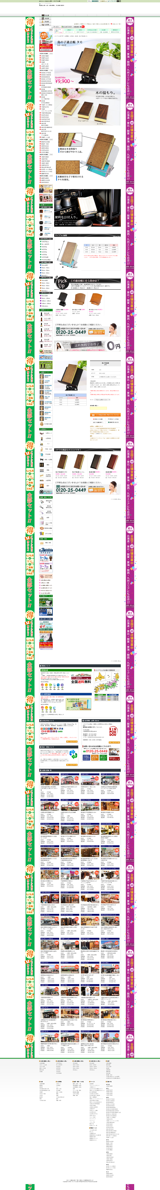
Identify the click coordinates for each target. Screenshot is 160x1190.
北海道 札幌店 (45, 56)
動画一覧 (92, 1123)
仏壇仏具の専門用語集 (95, 1103)
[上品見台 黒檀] (62, 307)
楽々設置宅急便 (93, 1092)
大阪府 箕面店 (45, 157)
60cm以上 (45, 290)
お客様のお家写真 (94, 1107)
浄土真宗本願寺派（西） (45, 1090)
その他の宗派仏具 (48, 475)
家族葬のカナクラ (94, 1138)
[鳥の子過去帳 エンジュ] (79, 469)
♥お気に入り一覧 (93, 1125)
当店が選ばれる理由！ (46, 580)
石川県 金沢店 (45, 150)
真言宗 (47, 381)
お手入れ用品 (48, 533)
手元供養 (47, 454)
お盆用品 (48, 480)
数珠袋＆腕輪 (48, 528)
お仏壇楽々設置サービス (46, 585)
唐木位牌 (48, 314)
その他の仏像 (48, 424)
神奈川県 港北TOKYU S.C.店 (108, 914)
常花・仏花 (48, 449)
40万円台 (44, 247)
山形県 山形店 (45, 66)
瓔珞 (48, 464)
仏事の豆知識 (93, 1105)
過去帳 (76, 36)
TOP (58, 36)
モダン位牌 (48, 319)
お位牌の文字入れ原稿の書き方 (113, 1078)
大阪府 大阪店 (45, 163)
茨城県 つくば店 (45, 137)
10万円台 (44, 254)
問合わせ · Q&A (91, 24)
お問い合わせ (93, 1115)
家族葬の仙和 (93, 1136)
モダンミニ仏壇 (48, 211)
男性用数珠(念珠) (49, 506)
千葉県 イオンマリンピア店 (108, 868)
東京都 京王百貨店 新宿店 (47, 846)
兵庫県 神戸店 (45, 165)
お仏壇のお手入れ (94, 1113)
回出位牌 (48, 340)
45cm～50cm (45, 270)
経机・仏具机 (48, 459)
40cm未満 (45, 265)
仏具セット (49, 433)
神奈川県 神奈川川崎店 (67, 914)
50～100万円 (45, 244)
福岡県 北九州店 (45, 180)
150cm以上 (45, 306)
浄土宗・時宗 (48, 402)
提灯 (48, 485)
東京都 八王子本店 (46, 79)
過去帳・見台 (48, 345)
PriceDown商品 (46, 259)
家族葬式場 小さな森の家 (95, 1135)
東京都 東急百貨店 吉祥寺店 (68, 846)
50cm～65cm (45, 273)
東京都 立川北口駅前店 (47, 868)
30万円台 (44, 249)
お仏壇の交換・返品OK (95, 1095)
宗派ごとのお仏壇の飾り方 (102, 24)
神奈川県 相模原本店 (46, 127)
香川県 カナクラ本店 (46, 171)
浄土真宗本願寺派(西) (48, 392)
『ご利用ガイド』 (98, 433)
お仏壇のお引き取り (94, 1093)
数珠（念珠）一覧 (77, 1083)
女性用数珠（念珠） (77, 1087)
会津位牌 (48, 329)
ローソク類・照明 (49, 523)
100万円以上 (45, 241)
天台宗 (48, 408)
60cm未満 (45, 295)
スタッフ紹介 (93, 1117)
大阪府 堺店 (44, 159)
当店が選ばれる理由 (94, 1100)
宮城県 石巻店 (45, 60)
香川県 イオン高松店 (46, 169)
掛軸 (48, 470)
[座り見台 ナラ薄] (79, 307)
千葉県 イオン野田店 (46, 105)
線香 (48, 517)
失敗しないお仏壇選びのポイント (97, 1090)
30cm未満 (45, 280)
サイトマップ (93, 1118)
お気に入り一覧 (116, 24)
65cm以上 (45, 275)
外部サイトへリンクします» (46, 649)
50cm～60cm (45, 288)
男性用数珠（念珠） (77, 1085)
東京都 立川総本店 (46, 75)
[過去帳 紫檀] (112, 469)
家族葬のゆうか (93, 1140)
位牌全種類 (108, 1063)
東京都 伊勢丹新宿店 (46, 83)
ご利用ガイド (83, 24)
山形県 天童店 (45, 68)
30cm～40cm (45, 283)
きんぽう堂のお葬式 (45, 593)
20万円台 (44, 252)
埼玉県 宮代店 (45, 117)
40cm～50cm (45, 285)
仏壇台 (47, 234)
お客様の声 (92, 1108)
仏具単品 (72, 36)
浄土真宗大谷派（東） (45, 1088)
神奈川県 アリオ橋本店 (47, 938)
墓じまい (92, 1131)
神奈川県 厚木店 (45, 121)
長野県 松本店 (45, 146)
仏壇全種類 (42, 1063)
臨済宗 (48, 413)
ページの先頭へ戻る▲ (116, 499)
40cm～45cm (45, 267)
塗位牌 (47, 324)
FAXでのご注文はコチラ (46, 590)
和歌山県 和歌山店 (46, 167)
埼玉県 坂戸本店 (45, 119)
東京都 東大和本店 (46, 81)
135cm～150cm (46, 303)
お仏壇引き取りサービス (46, 588)
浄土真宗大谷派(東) (48, 387)
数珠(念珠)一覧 (49, 501)
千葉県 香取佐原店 (46, 113)
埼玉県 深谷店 (45, 115)
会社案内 (76, 24)
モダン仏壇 (47, 217)
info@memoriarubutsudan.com (96, 737)
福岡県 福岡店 (45, 178)
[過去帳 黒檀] (96, 469)
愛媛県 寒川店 (45, 173)
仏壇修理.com (93, 1133)
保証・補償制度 (93, 1097)
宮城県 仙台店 (45, 58)
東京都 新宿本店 (45, 77)
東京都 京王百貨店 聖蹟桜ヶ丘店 (89, 846)
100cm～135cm (46, 301)
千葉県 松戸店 (45, 107)
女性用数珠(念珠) (49, 512)
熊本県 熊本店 (45, 182)
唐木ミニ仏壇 (47, 222)
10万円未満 (45, 257)
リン (48, 443)
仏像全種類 (42, 1083)
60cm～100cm (46, 298)
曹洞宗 (48, 376)
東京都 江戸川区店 (46, 72)
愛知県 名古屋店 (45, 142)
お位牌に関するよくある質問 (112, 1076)
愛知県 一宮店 (45, 144)
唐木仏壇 (47, 228)
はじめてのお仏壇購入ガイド (96, 1088)
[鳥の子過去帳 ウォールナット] (62, 469)
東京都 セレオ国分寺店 (107, 846)
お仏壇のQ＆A (93, 1112)
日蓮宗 (47, 397)
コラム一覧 (92, 1122)
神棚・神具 (48, 542)
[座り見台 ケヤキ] (96, 307)
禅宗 (48, 418)
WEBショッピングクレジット (96, 1098)
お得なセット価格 (45, 582)
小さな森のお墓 (93, 1130)
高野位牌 (47, 335)
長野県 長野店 (45, 148)
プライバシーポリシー (95, 1085)
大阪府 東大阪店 (45, 161)
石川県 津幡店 (45, 152)
